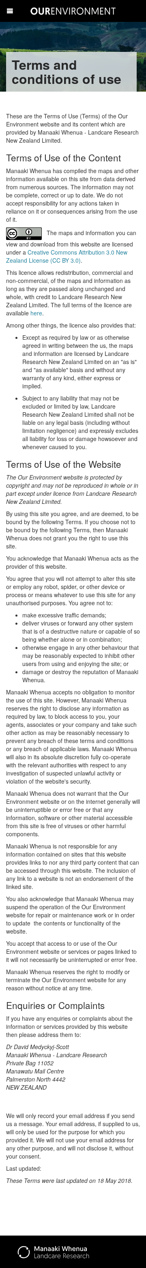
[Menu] (10, 11)
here (36, 313)
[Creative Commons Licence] (24, 233)
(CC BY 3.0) (65, 260)
